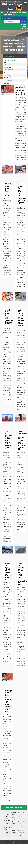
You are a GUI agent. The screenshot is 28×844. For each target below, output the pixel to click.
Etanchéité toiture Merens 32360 (7, 822)
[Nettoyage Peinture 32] (11, 2)
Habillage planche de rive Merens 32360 (7, 831)
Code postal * (8, 67)
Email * (6, 72)
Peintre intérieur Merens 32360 (14, 822)
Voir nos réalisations (7, 18)
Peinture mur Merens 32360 (14, 815)
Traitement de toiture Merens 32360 (7, 815)
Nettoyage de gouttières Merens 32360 (21, 816)
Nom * (6, 62)
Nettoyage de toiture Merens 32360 (21, 833)
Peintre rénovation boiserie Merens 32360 (14, 830)
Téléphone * (7, 77)
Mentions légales (18, 842)
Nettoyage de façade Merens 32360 (21, 825)
